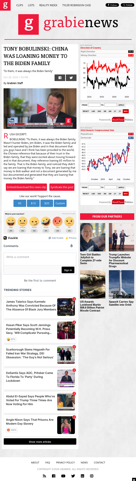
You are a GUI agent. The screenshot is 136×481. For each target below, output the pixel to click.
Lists (31, 5)
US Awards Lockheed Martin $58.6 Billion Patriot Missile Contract (92, 306)
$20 (46, 203)
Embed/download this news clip (26, 187)
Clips (19, 5)
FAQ (47, 462)
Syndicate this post (61, 187)
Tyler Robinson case (76, 5)
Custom (60, 203)
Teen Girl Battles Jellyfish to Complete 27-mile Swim (90, 259)
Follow (113, 5)
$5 (19, 203)
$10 (33, 203)
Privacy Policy (65, 462)
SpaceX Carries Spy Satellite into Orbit (121, 303)
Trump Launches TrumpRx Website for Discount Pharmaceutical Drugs (120, 260)
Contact (99, 462)
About (35, 462)
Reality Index (48, 5)
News (84, 462)
